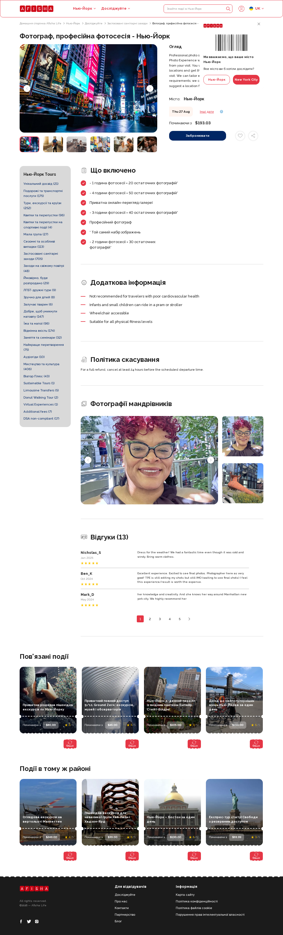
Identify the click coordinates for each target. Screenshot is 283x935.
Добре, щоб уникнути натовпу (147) (40, 313)
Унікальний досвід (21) (40, 184)
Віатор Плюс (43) (36, 376)
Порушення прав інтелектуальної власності (210, 914)
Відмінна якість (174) (39, 331)
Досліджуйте (114, 8)
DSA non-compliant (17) (41, 418)
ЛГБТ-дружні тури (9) (39, 290)
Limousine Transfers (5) (41, 390)
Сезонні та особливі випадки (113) (39, 243)
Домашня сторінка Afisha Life (41, 23)
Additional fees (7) (37, 411)
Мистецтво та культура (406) (41, 366)
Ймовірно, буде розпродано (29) (36, 280)
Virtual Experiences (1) (40, 404)
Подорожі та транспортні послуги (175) (43, 193)
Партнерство (125, 914)
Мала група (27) (35, 234)
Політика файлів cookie (194, 908)
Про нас (121, 901)
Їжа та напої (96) (36, 323)
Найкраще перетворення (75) (43, 347)
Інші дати (207, 112)
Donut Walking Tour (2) (40, 397)
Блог (118, 921)
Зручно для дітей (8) (39, 297)
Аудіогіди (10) (33, 357)
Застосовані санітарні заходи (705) (40, 256)
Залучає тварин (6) (38, 304)
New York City (246, 79)
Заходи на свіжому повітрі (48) (43, 268)
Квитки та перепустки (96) (43, 215)
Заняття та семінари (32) (42, 337)
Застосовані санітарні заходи (127, 23)
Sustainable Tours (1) (38, 383)
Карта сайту (185, 895)
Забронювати (197, 136)
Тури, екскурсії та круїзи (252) (42, 205)
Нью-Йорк (73, 23)
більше (70, 745)
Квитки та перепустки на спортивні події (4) (42, 224)
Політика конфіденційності (197, 901)
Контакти (122, 908)
